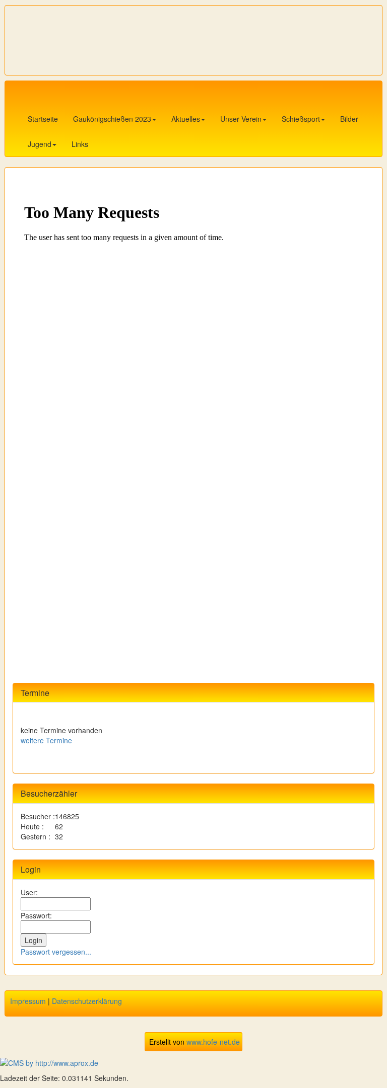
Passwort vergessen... (56, 952)
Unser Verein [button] (241, 119)
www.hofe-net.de (213, 1042)
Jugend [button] (39, 144)
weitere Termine (46, 740)
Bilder (349, 119)
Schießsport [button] (301, 119)
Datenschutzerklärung (87, 1001)
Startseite (43, 119)
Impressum (28, 1001)
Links (80, 144)
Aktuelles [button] (185, 119)
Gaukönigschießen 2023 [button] (112, 119)
